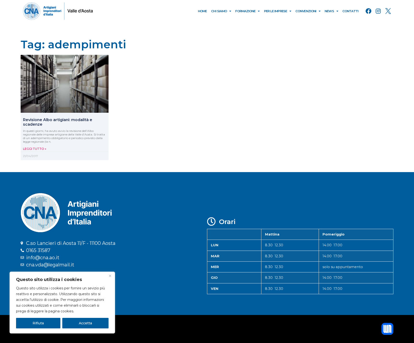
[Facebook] (368, 11)
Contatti (350, 11)
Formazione (245, 11)
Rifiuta (38, 323)
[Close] (110, 276)
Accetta (85, 323)
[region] (62, 302)
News (329, 11)
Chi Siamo (219, 11)
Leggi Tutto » (34, 149)
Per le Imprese (275, 11)
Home (202, 11)
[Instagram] (378, 11)
